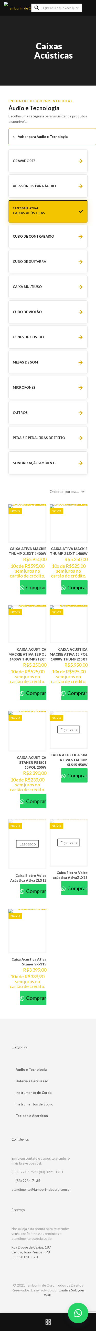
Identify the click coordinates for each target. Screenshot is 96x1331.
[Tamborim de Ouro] (29, 7)
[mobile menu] (89, 7)
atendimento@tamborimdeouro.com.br (41, 1189)
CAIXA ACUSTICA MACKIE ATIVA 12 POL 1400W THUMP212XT (27, 654)
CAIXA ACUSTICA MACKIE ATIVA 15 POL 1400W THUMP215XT (69, 654)
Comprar (35, 587)
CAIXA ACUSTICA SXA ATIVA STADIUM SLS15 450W (69, 760)
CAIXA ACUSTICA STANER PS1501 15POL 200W (31, 762)
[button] (78, 1313)
